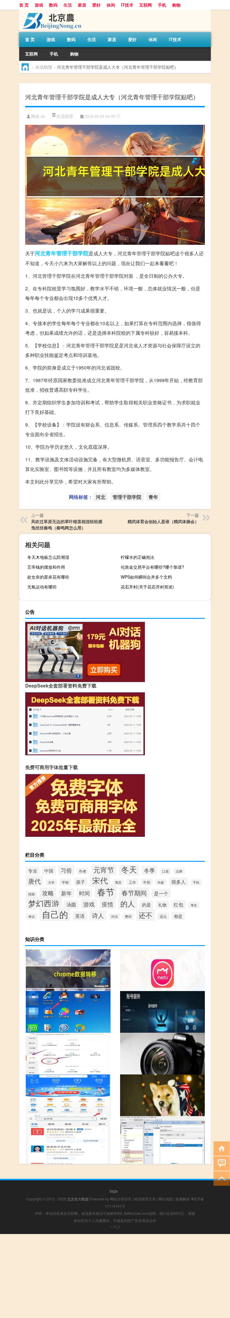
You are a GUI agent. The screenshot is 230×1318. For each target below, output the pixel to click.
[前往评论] (220, 1163)
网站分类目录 (120, 1198)
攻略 (48, 892)
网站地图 (165, 1198)
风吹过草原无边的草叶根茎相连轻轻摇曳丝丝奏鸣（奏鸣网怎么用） (66, 524)
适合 (163, 916)
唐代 (34, 880)
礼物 (162, 905)
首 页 (24, 5)
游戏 (39, 5)
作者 (82, 871)
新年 (66, 893)
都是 (178, 916)
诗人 (98, 915)
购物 (176, 5)
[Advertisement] (115, 1276)
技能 (31, 894)
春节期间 (134, 892)
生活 (67, 5)
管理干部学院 (72, 253)
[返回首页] (220, 1148)
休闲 (111, 5)
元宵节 (103, 869)
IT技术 (127, 5)
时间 (84, 893)
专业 (32, 870)
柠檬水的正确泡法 (137, 557)
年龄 (161, 882)
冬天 (129, 869)
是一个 (161, 893)
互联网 (145, 5)
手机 (162, 5)
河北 (40, 253)
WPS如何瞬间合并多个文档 (146, 577)
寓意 (118, 882)
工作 (132, 882)
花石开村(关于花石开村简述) (147, 587)
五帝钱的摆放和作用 (46, 567)
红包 (178, 904)
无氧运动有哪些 (42, 587)
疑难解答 (182, 1198)
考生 (193, 905)
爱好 (96, 5)
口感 (165, 871)
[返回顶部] (220, 1178)
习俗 (66, 870)
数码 (53, 5)
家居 (82, 5)
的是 (146, 904)
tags (114, 1191)
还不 (145, 915)
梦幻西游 (43, 903)
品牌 (179, 871)
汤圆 (71, 904)
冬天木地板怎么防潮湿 (48, 557)
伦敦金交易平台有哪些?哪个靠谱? (152, 567)
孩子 (80, 882)
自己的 (55, 914)
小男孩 (115, 1226)
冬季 (149, 870)
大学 (51, 882)
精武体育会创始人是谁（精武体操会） (163, 521)
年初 (146, 882)
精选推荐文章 (145, 1198)
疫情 (107, 904)
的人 (127, 903)
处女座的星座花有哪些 (48, 577)
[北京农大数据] (50, 12)
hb (43, 116)
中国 (48, 870)
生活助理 (43, 67)
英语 (80, 915)
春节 (105, 891)
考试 (31, 916)
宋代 (100, 880)
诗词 (114, 916)
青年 (51, 253)
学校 (65, 882)
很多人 (178, 881)
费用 (128, 916)
